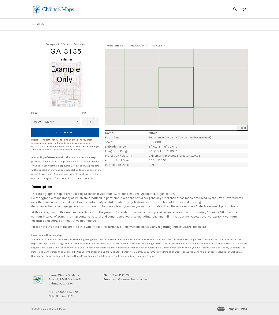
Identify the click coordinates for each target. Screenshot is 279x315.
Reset (242, 128)
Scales (157, 45)
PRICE (34, 113)
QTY (84, 113)
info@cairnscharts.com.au (131, 279)
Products (138, 45)
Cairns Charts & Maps (53, 308)
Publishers (115, 45)
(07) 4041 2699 (118, 275)
